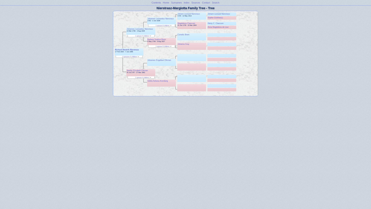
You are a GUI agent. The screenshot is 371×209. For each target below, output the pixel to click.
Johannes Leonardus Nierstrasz (140, 29)
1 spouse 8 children (163, 25)
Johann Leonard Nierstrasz (189, 14)
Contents (156, 2)
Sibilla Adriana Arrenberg (157, 81)
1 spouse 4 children (142, 36)
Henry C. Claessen (215, 23)
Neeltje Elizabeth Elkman (137, 70)
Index (186, 2)
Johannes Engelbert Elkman (159, 60)
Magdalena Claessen (186, 23)
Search (215, 2)
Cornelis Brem (183, 35)
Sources (195, 2)
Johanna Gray (183, 44)
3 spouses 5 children (129, 56)
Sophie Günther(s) (215, 18)
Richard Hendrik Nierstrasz (127, 50)
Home (166, 2)
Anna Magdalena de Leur (218, 27)
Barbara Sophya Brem (156, 39)
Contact (206, 2)
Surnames (176, 2)
